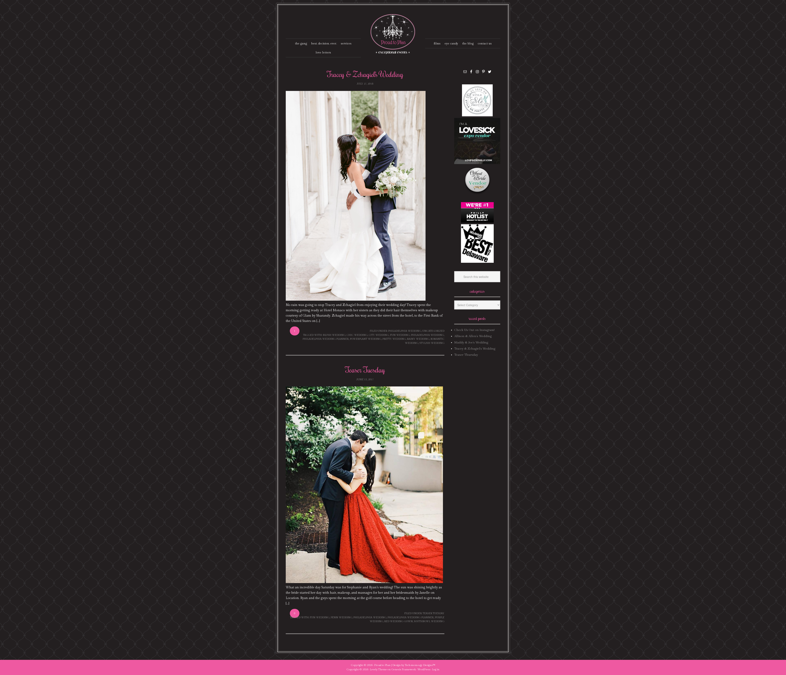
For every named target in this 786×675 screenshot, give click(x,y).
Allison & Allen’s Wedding (473, 336)
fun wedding (400, 335)
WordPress (423, 669)
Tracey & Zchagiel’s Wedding (365, 74)
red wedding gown (398, 621)
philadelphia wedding (404, 331)
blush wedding (334, 335)
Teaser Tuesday (365, 369)
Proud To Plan (393, 34)
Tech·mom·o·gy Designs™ (420, 665)
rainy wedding (418, 339)
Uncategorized (433, 331)
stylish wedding (431, 343)
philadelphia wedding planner (326, 339)
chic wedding (357, 335)
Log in (435, 669)
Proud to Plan (382, 665)
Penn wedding (341, 617)
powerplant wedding (365, 339)
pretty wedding (394, 339)
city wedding (379, 335)
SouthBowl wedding (429, 621)
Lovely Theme (378, 669)
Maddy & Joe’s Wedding (471, 342)
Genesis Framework (403, 669)
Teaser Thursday (466, 355)
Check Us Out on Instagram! (474, 330)
